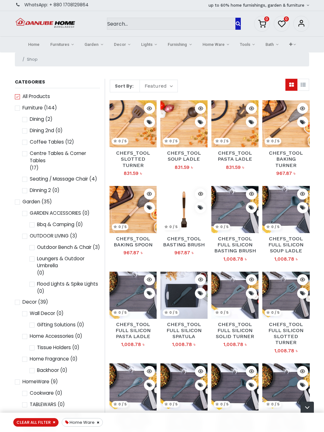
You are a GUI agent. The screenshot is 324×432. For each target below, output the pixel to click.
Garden (31, 201)
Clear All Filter (33, 422)
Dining (37, 119)
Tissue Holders (54, 347)
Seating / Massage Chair (59, 179)
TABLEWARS (43, 404)
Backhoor (48, 370)
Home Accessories (52, 336)
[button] (292, 44)
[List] (303, 85)
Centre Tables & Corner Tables (58, 157)
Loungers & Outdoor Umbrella (60, 262)
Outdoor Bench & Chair (64, 247)
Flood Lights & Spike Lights (67, 284)
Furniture (32, 107)
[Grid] (291, 85)
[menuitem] (33, 44)
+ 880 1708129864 (69, 5)
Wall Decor (42, 313)
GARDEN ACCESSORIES (55, 213)
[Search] (238, 24)
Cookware (42, 393)
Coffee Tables (47, 142)
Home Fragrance (49, 358)
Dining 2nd (42, 130)
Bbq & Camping (55, 224)
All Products (36, 96)
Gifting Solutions (56, 324)
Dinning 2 (40, 190)
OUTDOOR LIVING (49, 235)
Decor (29, 302)
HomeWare (35, 381)
